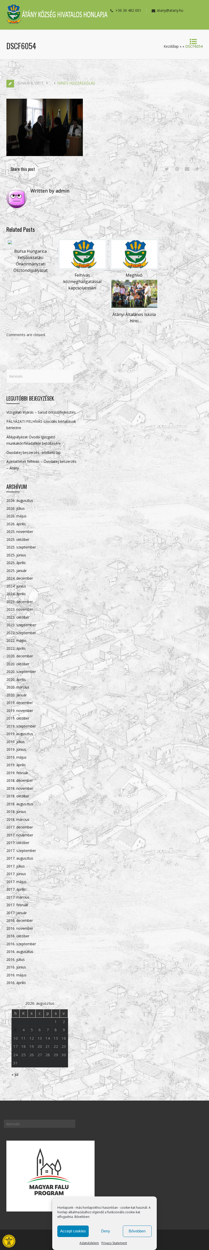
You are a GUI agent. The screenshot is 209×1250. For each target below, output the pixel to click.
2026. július (15, 508)
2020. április (16, 679)
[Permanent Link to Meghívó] (134, 268)
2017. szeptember (21, 850)
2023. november (19, 609)
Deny (105, 1231)
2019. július (15, 741)
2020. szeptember (21, 671)
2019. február (17, 772)
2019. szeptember (21, 726)
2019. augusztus (19, 733)
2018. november (19, 788)
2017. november (19, 835)
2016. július (15, 959)
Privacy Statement (114, 1243)
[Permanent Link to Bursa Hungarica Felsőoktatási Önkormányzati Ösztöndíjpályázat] (10, 244)
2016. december (19, 920)
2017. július (15, 866)
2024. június (16, 586)
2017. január (16, 912)
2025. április (16, 562)
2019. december (19, 702)
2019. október (17, 718)
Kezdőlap (171, 46)
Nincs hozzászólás (76, 83)
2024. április (16, 593)
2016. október (17, 936)
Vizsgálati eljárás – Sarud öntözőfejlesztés (41, 412)
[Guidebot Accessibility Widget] (9, 1241)
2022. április (16, 648)
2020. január (16, 695)
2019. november (19, 710)
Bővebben (137, 1231)
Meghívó (134, 275)
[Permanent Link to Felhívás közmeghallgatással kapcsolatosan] (82, 268)
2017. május (16, 881)
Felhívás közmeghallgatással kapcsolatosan (82, 281)
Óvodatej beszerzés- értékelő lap (33, 452)
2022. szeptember (21, 632)
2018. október (17, 796)
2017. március (17, 897)
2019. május (16, 757)
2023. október (17, 617)
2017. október (17, 842)
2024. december (19, 578)
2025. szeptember (21, 547)
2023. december (19, 601)
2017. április (16, 889)
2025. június (16, 555)
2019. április (16, 764)
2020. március (17, 687)
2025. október (17, 539)
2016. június (16, 967)
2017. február (17, 904)
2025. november (19, 531)
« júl (14, 1074)
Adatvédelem (89, 1243)
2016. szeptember (21, 943)
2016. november (19, 928)
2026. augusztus (19, 500)
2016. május (16, 975)
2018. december (19, 780)
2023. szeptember (21, 624)
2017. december (19, 827)
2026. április (16, 523)
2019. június (16, 749)
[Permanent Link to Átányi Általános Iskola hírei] (134, 307)
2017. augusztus (19, 858)
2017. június (16, 873)
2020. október (17, 663)
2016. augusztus (19, 951)
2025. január (16, 570)
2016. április (16, 982)
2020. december (19, 656)
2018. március (17, 819)
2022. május (16, 640)
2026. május (16, 516)
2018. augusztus (19, 803)
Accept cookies (73, 1231)
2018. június (16, 811)
